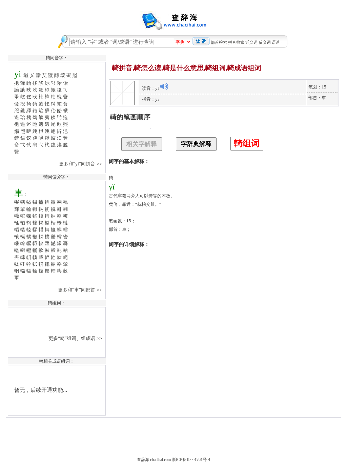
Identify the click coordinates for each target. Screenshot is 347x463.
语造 (276, 42)
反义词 (265, 42)
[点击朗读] (164, 86)
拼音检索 (236, 42)
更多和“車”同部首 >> (80, 290)
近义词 (251, 42)
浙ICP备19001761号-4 (191, 459)
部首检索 (219, 42)
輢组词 (247, 143)
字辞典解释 (196, 144)
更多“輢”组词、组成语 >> (75, 338)
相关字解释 (141, 144)
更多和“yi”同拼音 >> (81, 163)
